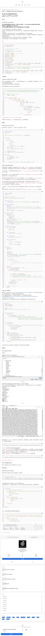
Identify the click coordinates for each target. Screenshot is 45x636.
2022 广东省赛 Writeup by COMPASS (8, 579)
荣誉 (19, 5)
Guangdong (8, 532)
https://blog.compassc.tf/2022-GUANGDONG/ (10, 526)
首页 (16, 5)
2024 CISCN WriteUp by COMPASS (8, 569)
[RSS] (33, 562)
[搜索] (29, 5)
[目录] (27, 5)
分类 (25, 5)
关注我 (22, 558)
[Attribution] (23, 529)
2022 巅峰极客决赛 (5, 583)
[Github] (12, 562)
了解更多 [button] (4, 630)
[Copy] (42, 43)
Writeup (7, 9)
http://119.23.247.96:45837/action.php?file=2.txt (18, 292)
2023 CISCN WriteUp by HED (7, 574)
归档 (22, 5)
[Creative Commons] (21, 529)
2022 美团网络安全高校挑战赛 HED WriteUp (10, 588)
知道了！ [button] (11, 634)
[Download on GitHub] (26, 629)
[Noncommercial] (24, 529)
